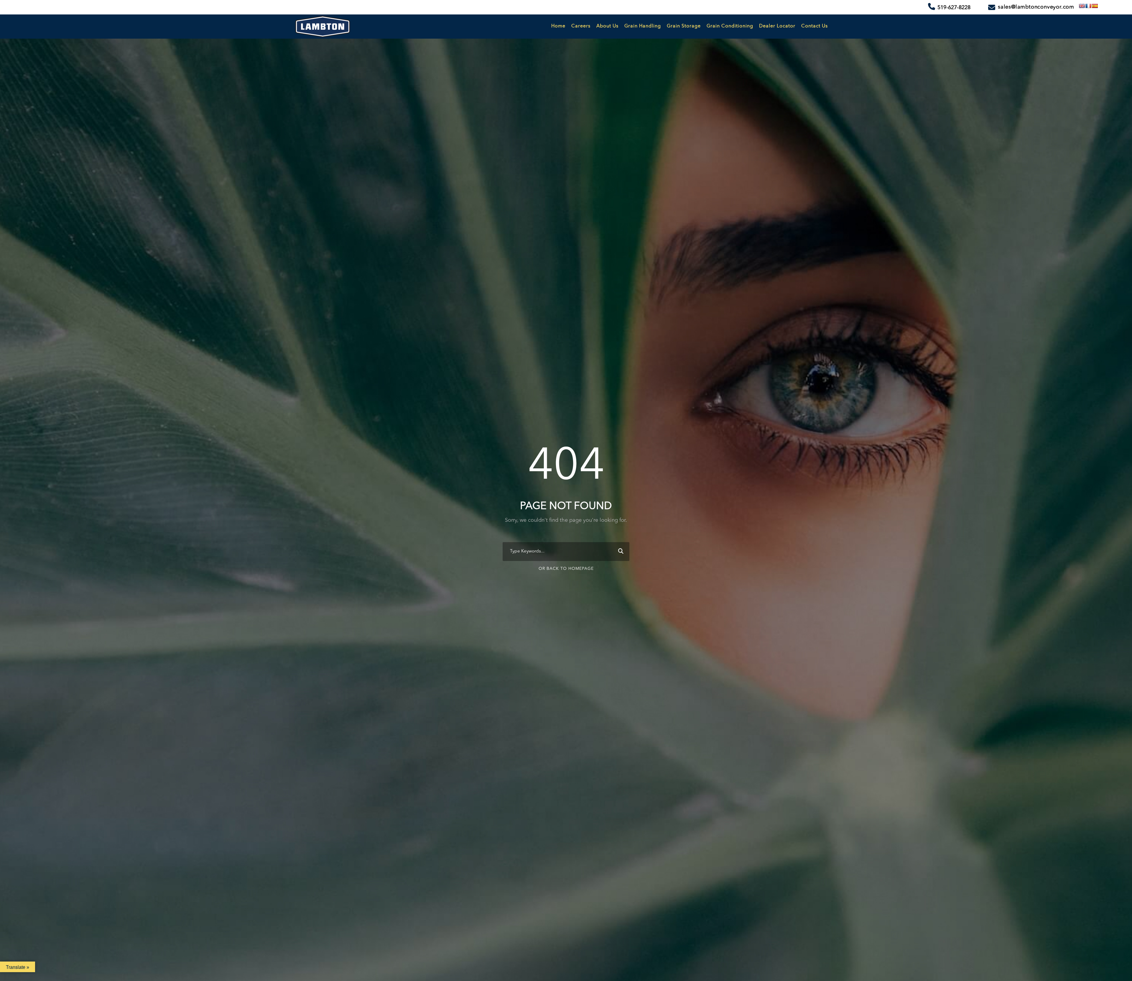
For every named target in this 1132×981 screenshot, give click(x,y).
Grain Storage (684, 26)
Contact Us (814, 26)
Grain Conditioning (730, 26)
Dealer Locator (777, 26)
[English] (1082, 6)
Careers (580, 26)
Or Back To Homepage (566, 569)
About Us (607, 26)
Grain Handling (642, 26)
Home (558, 26)
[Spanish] (1095, 6)
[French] (1088, 6)
